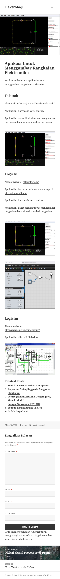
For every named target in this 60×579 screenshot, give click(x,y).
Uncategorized (38, 425)
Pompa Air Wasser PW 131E (24, 403)
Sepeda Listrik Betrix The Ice (25, 407)
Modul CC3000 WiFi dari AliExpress (28, 385)
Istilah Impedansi (18, 411)
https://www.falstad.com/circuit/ (37, 103)
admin (24, 425)
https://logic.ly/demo (16, 192)
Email (8, 501)
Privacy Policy (11, 575)
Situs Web (10, 513)
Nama (8, 489)
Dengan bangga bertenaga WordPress (36, 575)
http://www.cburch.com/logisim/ (22, 329)
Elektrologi (14, 7)
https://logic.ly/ (31, 181)
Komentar (11, 451)
